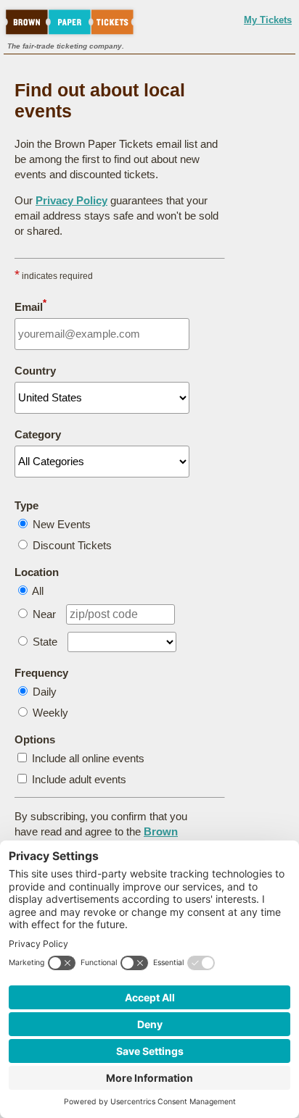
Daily (45, 691)
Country (35, 370)
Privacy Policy (71, 200)
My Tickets (268, 19)
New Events (62, 524)
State (45, 641)
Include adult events (79, 779)
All (38, 591)
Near (44, 614)
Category (38, 434)
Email (30, 306)
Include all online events (88, 758)
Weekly (50, 712)
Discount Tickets (72, 545)
